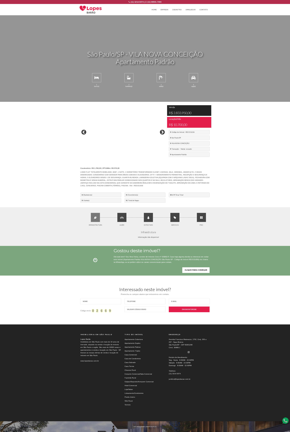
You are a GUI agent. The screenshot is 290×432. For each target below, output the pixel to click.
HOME (154, 10)
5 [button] (96, 153)
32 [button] (102, 155)
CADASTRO (177, 10)
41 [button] (133, 155)
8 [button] (106, 153)
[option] (122, 130)
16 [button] (133, 153)
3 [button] (89, 153)
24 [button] (160, 153)
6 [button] (99, 153)
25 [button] (164, 153)
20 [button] (147, 153)
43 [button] (140, 155)
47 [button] (153, 155)
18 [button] (140, 153)
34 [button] (109, 155)
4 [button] (92, 153)
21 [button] (150, 153)
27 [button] (85, 155)
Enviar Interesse (189, 309)
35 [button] (113, 155)
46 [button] (150, 155)
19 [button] (143, 153)
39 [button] (126, 155)
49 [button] (160, 155)
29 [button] (92, 155)
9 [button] (109, 153)
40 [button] (130, 155)
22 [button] (153, 153)
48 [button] (157, 155)
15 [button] (130, 153)
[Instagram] (189, 352)
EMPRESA (164, 10)
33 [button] (106, 155)
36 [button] (116, 155)
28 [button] (89, 155)
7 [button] (102, 153)
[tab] (145, 417)
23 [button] (157, 153)
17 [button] (136, 153)
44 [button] (143, 155)
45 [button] (147, 155)
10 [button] (113, 153)
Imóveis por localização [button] (89, 417)
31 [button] (99, 155)
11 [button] (116, 153)
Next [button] (161, 131)
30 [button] (96, 155)
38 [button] (123, 155)
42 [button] (136, 155)
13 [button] (123, 153)
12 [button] (119, 153)
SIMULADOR (191, 10)
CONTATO (203, 10)
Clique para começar (196, 270)
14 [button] (126, 153)
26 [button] (82, 155)
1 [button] (82, 153)
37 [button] (119, 155)
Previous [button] (82, 131)
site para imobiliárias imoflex (145, 426)
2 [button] (85, 153)
